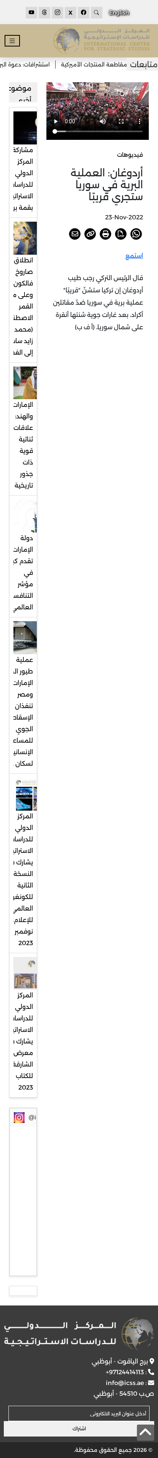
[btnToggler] (12, 41)
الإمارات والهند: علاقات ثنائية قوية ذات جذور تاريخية (22, 445)
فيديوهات (130, 154)
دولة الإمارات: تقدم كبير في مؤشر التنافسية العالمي (20, 572)
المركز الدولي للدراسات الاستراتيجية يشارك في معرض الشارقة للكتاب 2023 (17, 1041)
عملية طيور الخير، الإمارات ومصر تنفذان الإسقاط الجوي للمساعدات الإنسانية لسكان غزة (17, 711)
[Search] (96, 12)
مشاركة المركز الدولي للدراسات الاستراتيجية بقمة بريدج (17, 178)
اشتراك (79, 1428)
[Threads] (44, 12)
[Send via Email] (75, 234)
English (119, 12)
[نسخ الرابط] (90, 234)
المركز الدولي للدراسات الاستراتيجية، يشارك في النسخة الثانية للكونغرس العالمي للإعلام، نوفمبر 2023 (17, 880)
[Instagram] (57, 12)
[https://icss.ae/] (79, 1334)
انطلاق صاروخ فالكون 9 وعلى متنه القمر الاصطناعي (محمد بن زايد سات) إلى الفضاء (17, 306)
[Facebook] (83, 12)
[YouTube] (31, 12)
